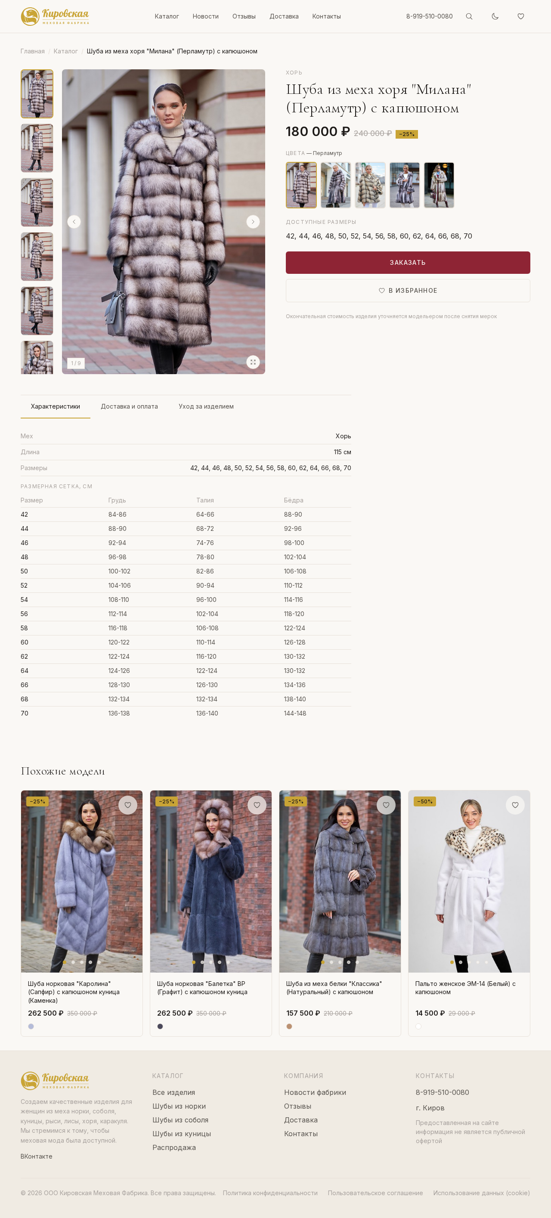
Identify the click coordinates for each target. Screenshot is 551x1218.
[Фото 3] (81, 962)
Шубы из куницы (181, 1133)
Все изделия (173, 1092)
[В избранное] (127, 805)
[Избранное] (520, 16)
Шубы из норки (179, 1106)
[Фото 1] (64, 962)
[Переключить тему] (495, 16)
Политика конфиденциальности (270, 1192)
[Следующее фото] (134, 882)
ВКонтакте (37, 1156)
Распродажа (174, 1147)
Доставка (284, 16)
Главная (33, 51)
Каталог (167, 16)
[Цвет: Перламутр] (335, 185)
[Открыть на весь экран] (253, 362)
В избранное (413, 290)
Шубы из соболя (180, 1120)
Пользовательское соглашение (375, 1192)
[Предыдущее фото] (30, 882)
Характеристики (55, 406)
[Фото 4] (90, 962)
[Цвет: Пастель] (439, 185)
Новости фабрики (315, 1092)
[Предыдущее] (74, 222)
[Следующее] (253, 222)
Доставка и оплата (129, 406)
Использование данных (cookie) (481, 1192)
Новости (206, 16)
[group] (163, 221)
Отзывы (244, 16)
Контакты (327, 16)
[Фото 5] (99, 962)
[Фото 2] (73, 962)
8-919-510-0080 (429, 16)
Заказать (408, 262)
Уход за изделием (206, 406)
